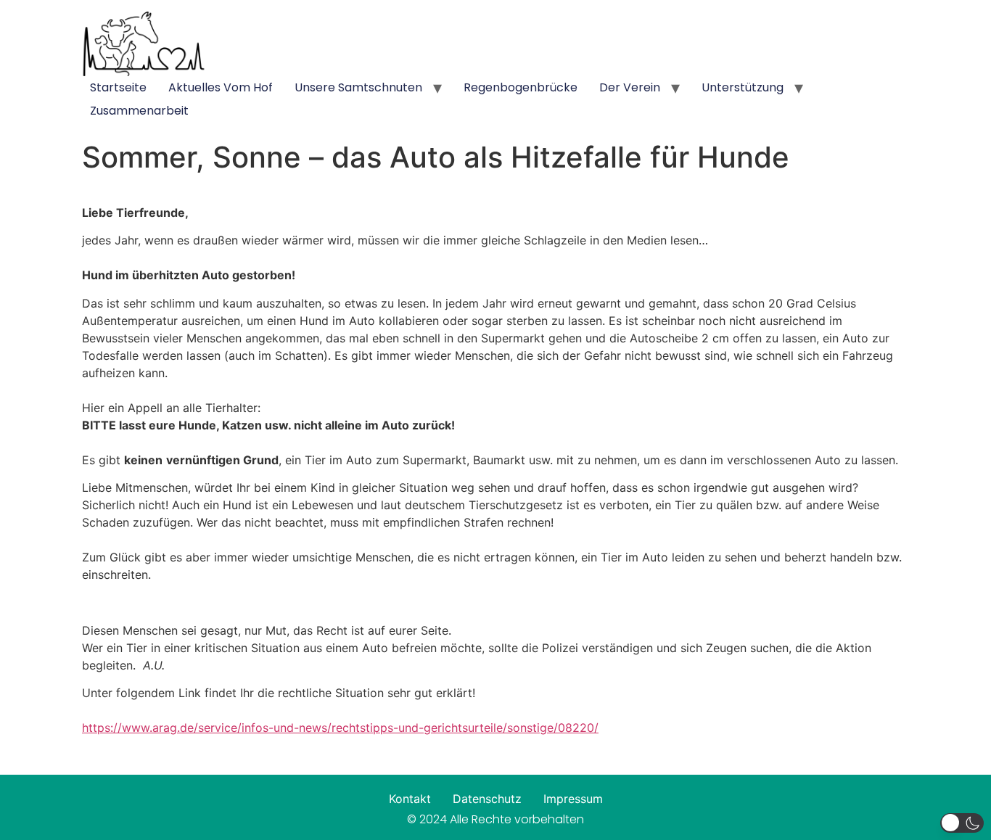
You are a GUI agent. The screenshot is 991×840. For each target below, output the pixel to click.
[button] (962, 823)
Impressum (573, 798)
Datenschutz (487, 798)
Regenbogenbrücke (520, 87)
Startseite (118, 87)
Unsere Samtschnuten (358, 87)
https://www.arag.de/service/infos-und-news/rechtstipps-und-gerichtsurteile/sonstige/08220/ (340, 727)
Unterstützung (743, 87)
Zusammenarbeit (139, 110)
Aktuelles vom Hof (220, 87)
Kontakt (410, 798)
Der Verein (629, 87)
